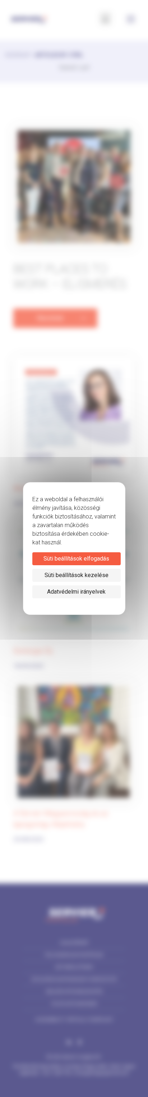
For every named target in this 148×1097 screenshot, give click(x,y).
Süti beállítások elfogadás (76, 558)
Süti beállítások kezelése (76, 575)
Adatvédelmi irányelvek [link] (76, 591)
